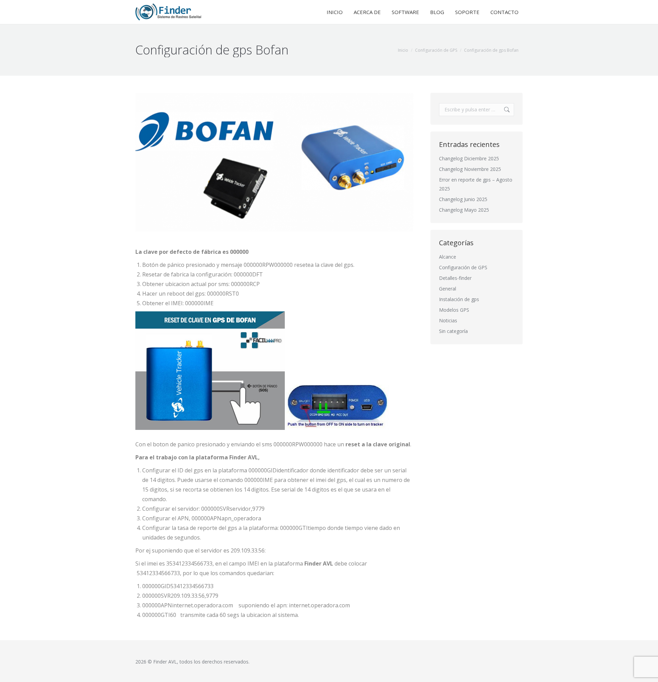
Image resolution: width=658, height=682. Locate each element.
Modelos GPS (454, 310)
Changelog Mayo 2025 (464, 210)
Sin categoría (453, 331)
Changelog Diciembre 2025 (469, 158)
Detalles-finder (455, 278)
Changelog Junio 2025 (463, 199)
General (447, 288)
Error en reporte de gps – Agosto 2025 (475, 184)
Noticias (448, 320)
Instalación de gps (459, 299)
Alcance (447, 256)
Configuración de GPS (463, 267)
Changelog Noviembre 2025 (470, 169)
